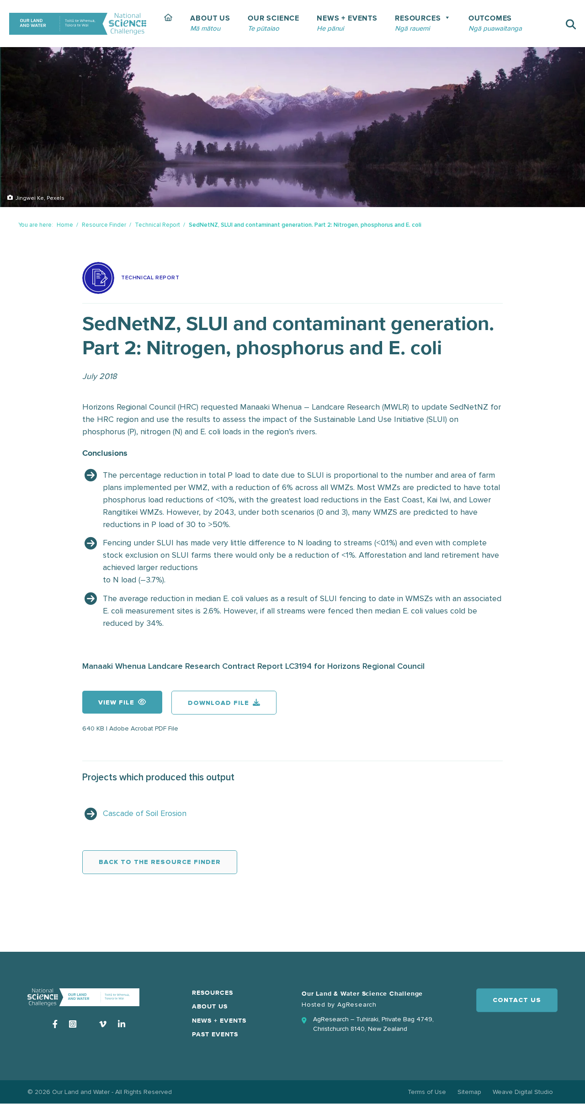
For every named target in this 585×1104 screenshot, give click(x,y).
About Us (210, 1006)
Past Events (215, 1034)
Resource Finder (104, 225)
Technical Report (157, 225)
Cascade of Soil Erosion (144, 813)
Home (65, 225)
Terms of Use (427, 1092)
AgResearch (357, 1004)
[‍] (168, 23)
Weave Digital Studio (523, 1092)
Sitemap (469, 1092)
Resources (212, 993)
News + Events (219, 1021)
